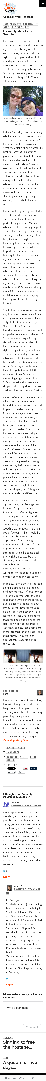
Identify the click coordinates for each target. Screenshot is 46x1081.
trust (33, 757)
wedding (11, 760)
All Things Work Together (18, 16)
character (15, 24)
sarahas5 (18, 886)
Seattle (24, 757)
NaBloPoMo (12, 757)
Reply (6, 876)
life (27, 27)
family (6, 27)
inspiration (18, 27)
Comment (32, 1027)
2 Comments (13, 752)
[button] (42, 3)
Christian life (30, 24)
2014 (5, 24)
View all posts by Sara (15, 740)
